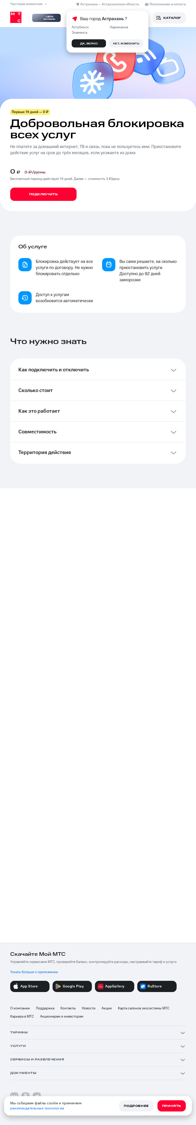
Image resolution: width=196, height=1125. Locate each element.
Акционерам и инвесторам (61, 1016)
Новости (88, 1008)
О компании (20, 1008)
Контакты (68, 1008)
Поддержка (45, 1008)
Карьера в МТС (22, 1016)
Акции (107, 1008)
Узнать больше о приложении (34, 972)
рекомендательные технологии (37, 1108)
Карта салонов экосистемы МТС (143, 1008)
